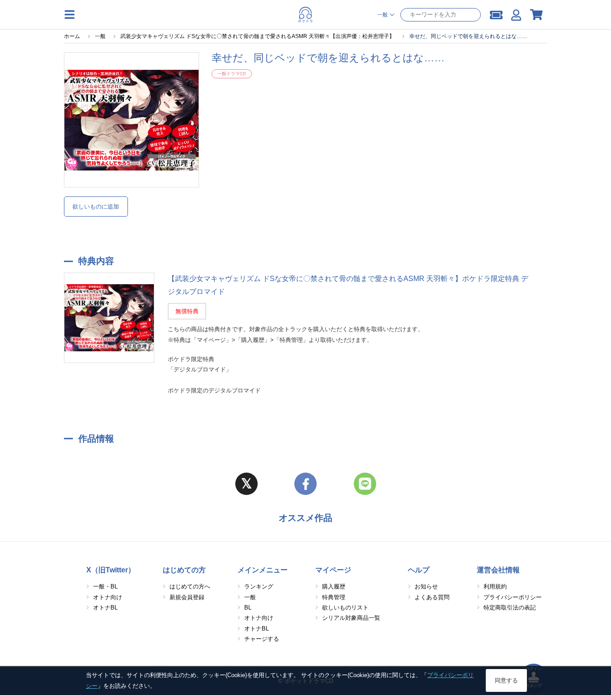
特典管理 (333, 597)
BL (247, 607)
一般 (250, 597)
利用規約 (495, 586)
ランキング (258, 586)
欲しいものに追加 (95, 206)
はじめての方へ (190, 586)
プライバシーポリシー (513, 597)
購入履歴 (333, 586)
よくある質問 (432, 597)
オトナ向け (107, 597)
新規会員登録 (187, 597)
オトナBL (105, 607)
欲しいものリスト (345, 607)
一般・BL (105, 586)
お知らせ (426, 586)
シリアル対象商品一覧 (351, 617)
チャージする (261, 638)
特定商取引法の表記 (510, 607)
